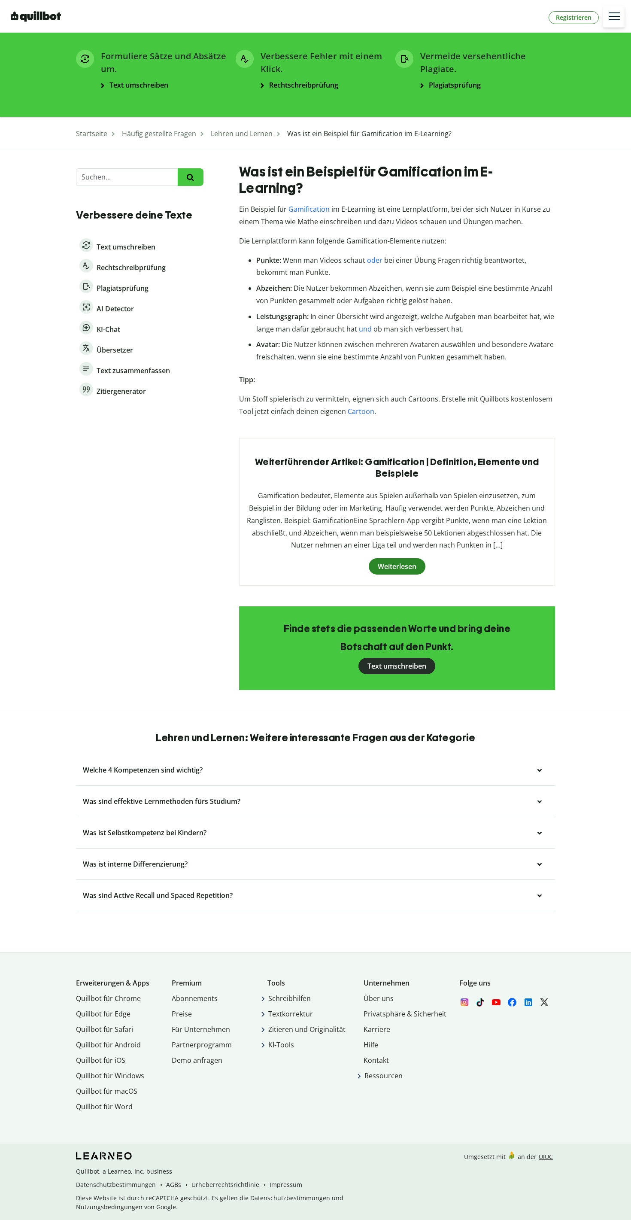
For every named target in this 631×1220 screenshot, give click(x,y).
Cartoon (361, 411)
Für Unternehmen (201, 1029)
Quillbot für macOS (106, 1091)
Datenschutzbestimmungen (116, 1184)
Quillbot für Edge (103, 1014)
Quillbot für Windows (110, 1075)
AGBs (173, 1184)
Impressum (286, 1184)
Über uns (379, 998)
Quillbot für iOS (100, 1060)
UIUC (546, 1157)
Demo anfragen (197, 1060)
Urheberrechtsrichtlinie (225, 1184)
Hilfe (371, 1045)
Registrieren (574, 17)
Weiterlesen (397, 566)
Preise (182, 1014)
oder (374, 260)
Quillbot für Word (104, 1106)
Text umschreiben (396, 666)
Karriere (377, 1029)
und (365, 329)
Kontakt (376, 1060)
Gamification (309, 209)
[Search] (190, 177)
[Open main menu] (614, 16)
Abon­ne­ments (195, 998)
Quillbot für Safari (104, 1029)
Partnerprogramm (202, 1045)
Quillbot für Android (108, 1045)
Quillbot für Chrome (108, 998)
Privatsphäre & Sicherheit (405, 1014)
